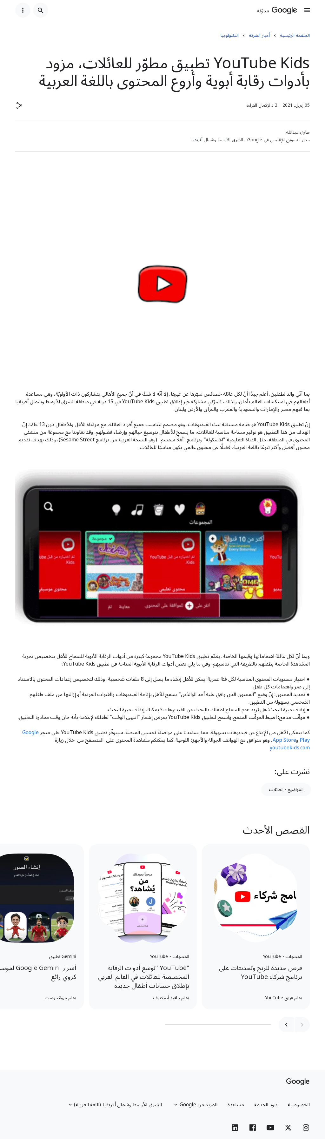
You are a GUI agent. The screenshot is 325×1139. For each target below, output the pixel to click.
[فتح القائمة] (307, 10)
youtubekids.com (290, 747)
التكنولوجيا (230, 35)
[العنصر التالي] (286, 1024)
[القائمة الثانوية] (22, 10)
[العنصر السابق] (302, 1024)
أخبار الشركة (259, 35)
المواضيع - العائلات (286, 789)
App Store (284, 740)
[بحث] (40, 10)
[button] (19, 105)
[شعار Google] (298, 1082)
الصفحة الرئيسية (295, 35)
